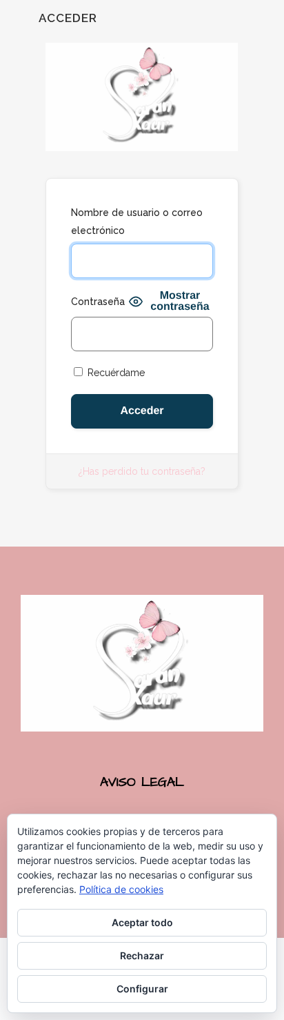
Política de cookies (121, 889)
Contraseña (98, 301)
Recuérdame (115, 372)
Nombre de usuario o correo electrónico (137, 221)
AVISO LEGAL (142, 782)
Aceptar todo (142, 922)
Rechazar (142, 955)
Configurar (142, 988)
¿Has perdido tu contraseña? (142, 471)
